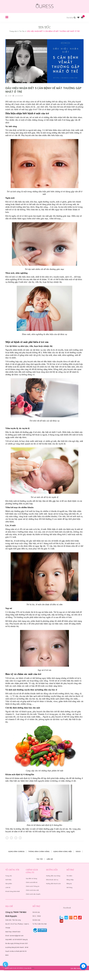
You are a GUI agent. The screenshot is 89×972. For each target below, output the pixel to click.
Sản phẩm (8, 883)
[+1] (20, 837)
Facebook (67, 907)
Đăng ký (69, 883)
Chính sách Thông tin (32, 886)
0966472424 (16, 932)
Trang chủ (8, 876)
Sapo (33, 968)
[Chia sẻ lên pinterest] (15, 837)
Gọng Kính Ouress (16, 851)
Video (78, 851)
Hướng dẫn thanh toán (53, 883)
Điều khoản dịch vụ (52, 879)
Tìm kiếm (69, 876)
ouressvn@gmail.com (17, 935)
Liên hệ (50, 859)
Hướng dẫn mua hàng (53, 876)
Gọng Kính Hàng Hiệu (62, 851)
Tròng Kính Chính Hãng (38, 851)
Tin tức (39, 859)
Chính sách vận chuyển (33, 894)
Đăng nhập (70, 879)
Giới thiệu (8, 879)
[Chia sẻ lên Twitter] (11, 837)
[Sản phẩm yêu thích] (78, 17)
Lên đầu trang (76, 968)
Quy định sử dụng (31, 878)
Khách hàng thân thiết (12, 891)
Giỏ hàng (69, 887)
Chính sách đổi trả (31, 882)
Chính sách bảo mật (32, 890)
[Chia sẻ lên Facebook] (7, 837)
